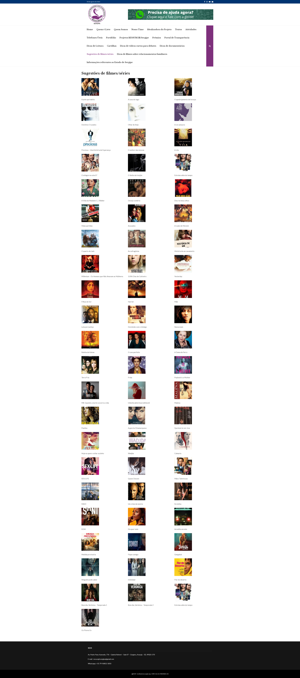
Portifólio (111, 37)
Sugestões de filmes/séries (100, 54)
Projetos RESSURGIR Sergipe (134, 37)
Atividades (190, 29)
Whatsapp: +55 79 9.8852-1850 (99, 664)
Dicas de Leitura (95, 46)
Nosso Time (137, 29)
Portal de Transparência (176, 37)
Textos (178, 29)
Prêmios (156, 37)
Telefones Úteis (95, 37)
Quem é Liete (103, 29)
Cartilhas (111, 46)
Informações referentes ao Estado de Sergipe (110, 62)
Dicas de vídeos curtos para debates (138, 46)
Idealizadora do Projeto (159, 29)
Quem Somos (121, 29)
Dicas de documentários (172, 46)
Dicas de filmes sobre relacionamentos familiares (142, 54)
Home (90, 29)
